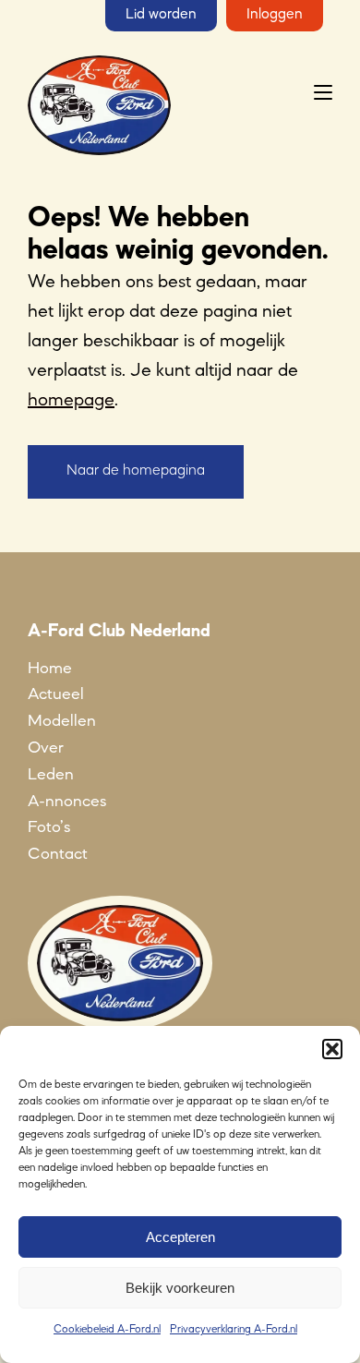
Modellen (62, 721)
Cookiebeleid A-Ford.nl (107, 1329)
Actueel (56, 694)
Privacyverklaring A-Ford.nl (233, 1329)
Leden (51, 774)
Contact (58, 854)
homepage (71, 401)
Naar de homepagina (135, 471)
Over (46, 748)
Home (50, 668)
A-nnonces (67, 801)
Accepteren (180, 1237)
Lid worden (161, 14)
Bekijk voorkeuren (180, 1288)
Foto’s (49, 827)
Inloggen (274, 14)
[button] (332, 1049)
